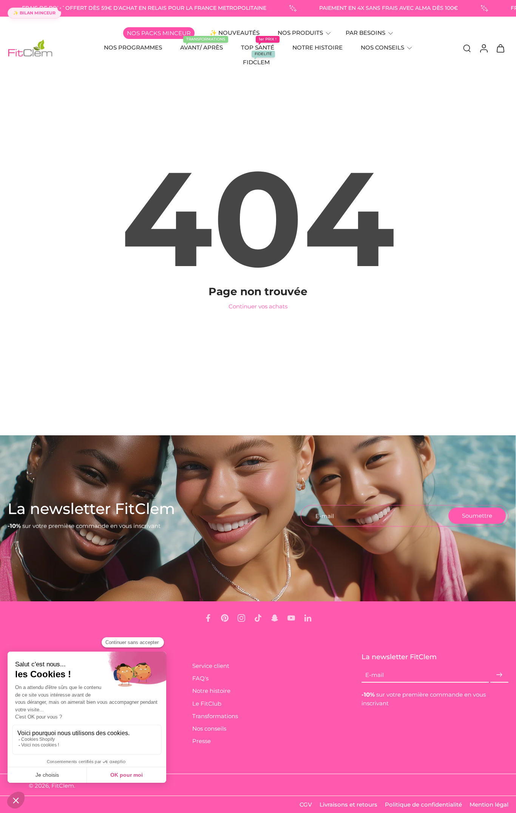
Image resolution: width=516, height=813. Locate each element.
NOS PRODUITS (300, 32)
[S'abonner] (499, 675)
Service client (210, 665)
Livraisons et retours (348, 804)
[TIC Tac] (258, 618)
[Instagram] (241, 618)
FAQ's (200, 678)
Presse (201, 741)
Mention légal (489, 804)
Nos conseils (209, 728)
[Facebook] (208, 618)
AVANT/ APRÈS (201, 47)
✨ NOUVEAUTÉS (235, 32)
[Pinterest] (224, 618)
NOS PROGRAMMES (133, 47)
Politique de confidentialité (423, 804)
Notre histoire (211, 691)
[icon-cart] (500, 48)
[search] (467, 48)
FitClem (62, 786)
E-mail (374, 675)
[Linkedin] (308, 618)
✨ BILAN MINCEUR (34, 12)
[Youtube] (291, 618)
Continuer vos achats (258, 306)
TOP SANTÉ (257, 47)
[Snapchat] (274, 618)
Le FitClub (206, 703)
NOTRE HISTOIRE (317, 47)
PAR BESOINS (365, 32)
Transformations (215, 716)
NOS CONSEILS (382, 47)
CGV (306, 804)
